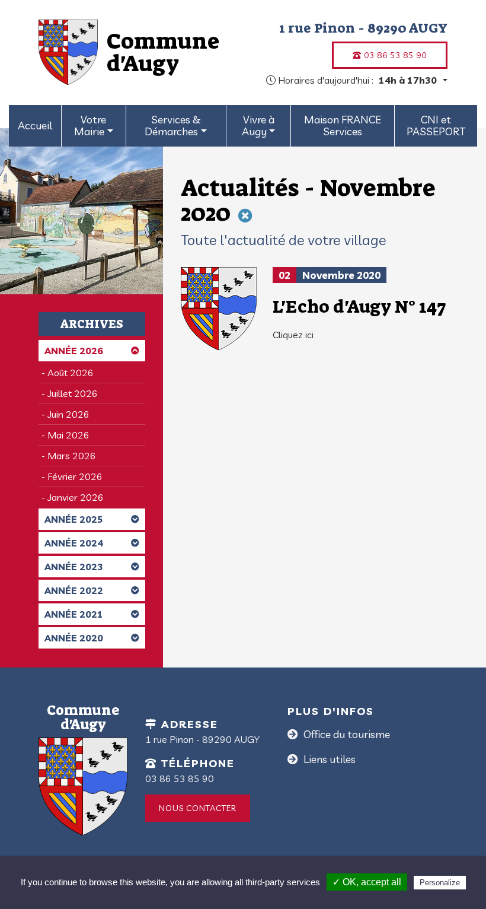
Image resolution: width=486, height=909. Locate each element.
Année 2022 (73, 590)
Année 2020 (73, 638)
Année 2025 (73, 519)
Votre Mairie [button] (90, 125)
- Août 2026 (67, 373)
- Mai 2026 (65, 435)
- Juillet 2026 (69, 393)
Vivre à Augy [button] (258, 125)
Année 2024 (73, 543)
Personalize (440, 882)
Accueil (35, 125)
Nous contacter (197, 808)
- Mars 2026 (68, 456)
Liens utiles (328, 759)
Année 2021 (73, 614)
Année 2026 (73, 351)
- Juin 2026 (65, 414)
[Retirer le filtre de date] (245, 215)
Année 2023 (73, 567)
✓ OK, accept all (366, 882)
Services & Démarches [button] (172, 125)
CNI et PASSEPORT (436, 125)
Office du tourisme (345, 734)
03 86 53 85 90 (394, 55)
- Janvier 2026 (72, 497)
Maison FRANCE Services (342, 125)
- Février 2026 (72, 476)
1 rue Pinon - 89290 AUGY (363, 28)
